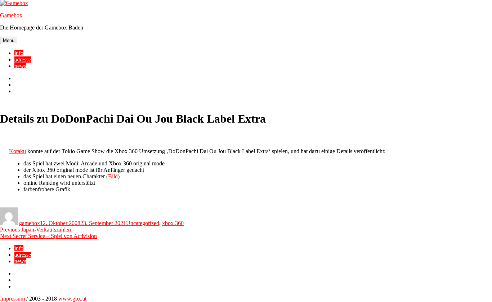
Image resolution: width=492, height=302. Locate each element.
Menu (8, 40)
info (18, 53)
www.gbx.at (72, 299)
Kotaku (17, 151)
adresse (22, 59)
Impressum (12, 299)
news (20, 66)
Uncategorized (142, 223)
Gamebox (11, 15)
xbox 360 (173, 223)
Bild (113, 176)
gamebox (29, 223)
